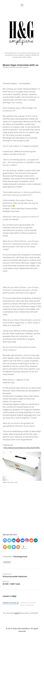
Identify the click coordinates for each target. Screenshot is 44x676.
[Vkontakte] (22, 539)
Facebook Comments (28, 603)
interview (7, 562)
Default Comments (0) (11, 603)
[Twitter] (9, 539)
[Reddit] (31, 539)
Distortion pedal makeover (15, 576)
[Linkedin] (14, 539)
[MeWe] (36, 539)
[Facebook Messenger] (14, 546)
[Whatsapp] (9, 546)
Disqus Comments (27, 605)
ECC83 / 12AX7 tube (11, 584)
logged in (18, 613)
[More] (18, 546)
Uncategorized (20, 556)
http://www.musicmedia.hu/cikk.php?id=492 (21, 447)
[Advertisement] (22, 509)
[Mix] (5, 546)
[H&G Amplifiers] (22, 50)
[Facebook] (5, 539)
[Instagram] (27, 539)
